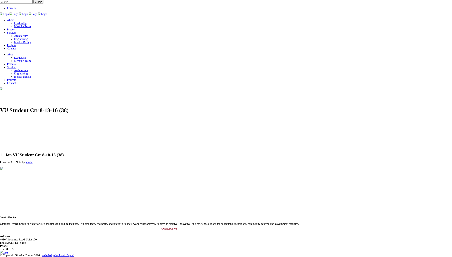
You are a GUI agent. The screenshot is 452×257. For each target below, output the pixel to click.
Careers (11, 8)
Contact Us (169, 228)
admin (29, 162)
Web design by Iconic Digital (58, 255)
